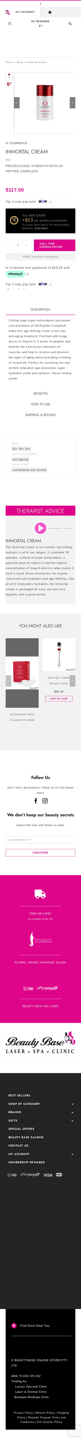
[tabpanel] (40, 351)
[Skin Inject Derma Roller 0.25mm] (58, 654)
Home (9, 62)
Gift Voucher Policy (49, 1422)
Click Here (41, 228)
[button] (8, 681)
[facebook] (36, 801)
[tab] (40, 310)
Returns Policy (45, 1412)
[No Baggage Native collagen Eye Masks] (22, 673)
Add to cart (59, 698)
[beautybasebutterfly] (7, 11)
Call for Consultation (51, 245)
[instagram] (45, 801)
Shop (19, 62)
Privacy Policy (23, 1412)
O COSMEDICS (16, 143)
